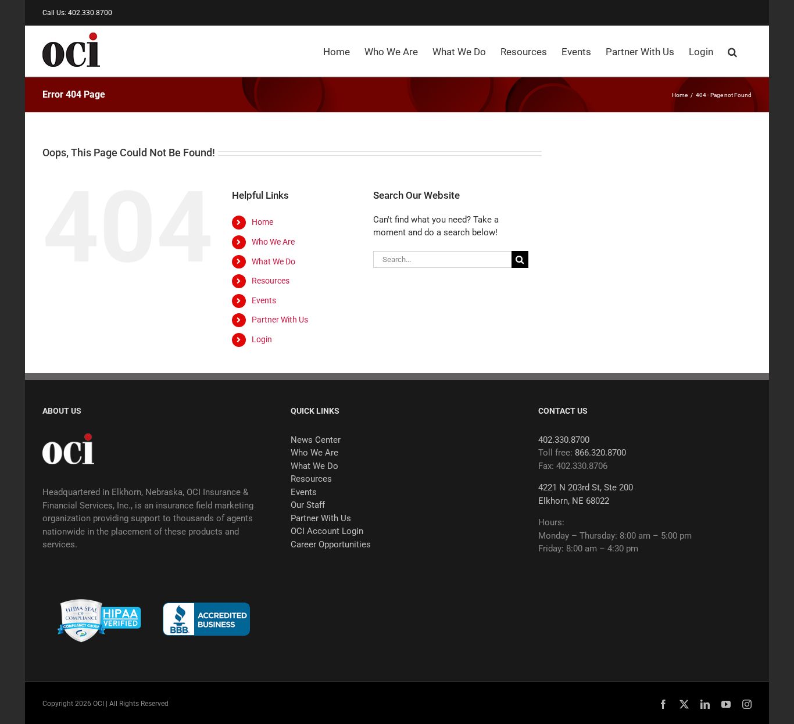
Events (264, 300)
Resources (270, 280)
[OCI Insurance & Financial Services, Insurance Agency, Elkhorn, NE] (206, 619)
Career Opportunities (331, 544)
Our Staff (308, 505)
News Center (316, 440)
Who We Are (273, 241)
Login (262, 339)
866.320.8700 (600, 452)
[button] (732, 51)
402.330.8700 (563, 440)
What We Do (273, 261)
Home (262, 222)
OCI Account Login (327, 531)
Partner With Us (280, 319)
